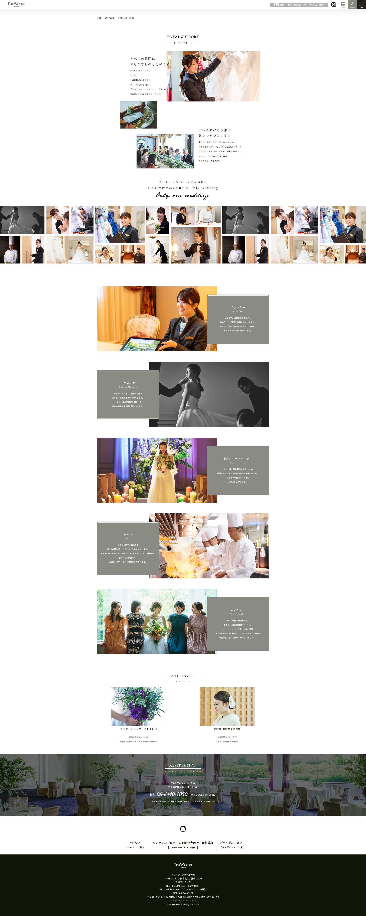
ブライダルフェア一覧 (231, 847)
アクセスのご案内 (135, 847)
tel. (183, 794)
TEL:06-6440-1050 (299, 5)
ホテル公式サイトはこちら (183, 900)
